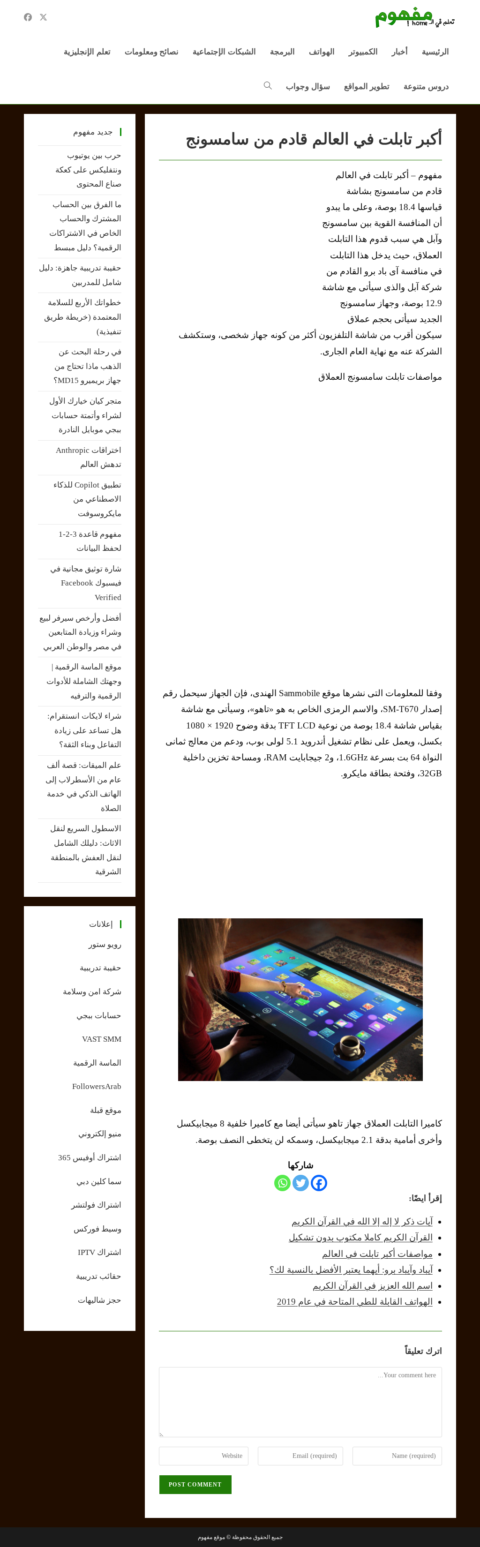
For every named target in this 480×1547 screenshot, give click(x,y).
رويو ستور (105, 944)
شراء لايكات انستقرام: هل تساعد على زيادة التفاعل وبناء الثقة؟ (84, 730)
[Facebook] (319, 1183)
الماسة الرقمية (97, 1063)
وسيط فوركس (97, 1228)
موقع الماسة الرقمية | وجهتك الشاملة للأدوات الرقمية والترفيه (83, 681)
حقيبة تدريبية (100, 967)
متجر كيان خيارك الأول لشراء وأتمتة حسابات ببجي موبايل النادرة (85, 415)
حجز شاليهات (99, 1300)
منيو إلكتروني (99, 1133)
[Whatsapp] (282, 1183)
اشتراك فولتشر (96, 1205)
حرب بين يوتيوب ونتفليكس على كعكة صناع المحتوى (88, 169)
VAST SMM (101, 1039)
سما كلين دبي (98, 1181)
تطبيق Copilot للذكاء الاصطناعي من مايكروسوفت (87, 499)
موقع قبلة (105, 1110)
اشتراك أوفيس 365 (89, 1157)
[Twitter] (300, 1183)
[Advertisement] (237, 237)
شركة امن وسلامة (92, 991)
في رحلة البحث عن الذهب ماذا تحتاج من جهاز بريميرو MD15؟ (87, 366)
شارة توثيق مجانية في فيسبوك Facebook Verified (85, 583)
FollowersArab (96, 1086)
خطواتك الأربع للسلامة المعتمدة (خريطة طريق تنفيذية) (82, 317)
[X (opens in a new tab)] (43, 17)
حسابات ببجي (98, 1015)
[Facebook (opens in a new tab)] (28, 17)
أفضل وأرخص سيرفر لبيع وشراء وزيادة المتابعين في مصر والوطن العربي (80, 632)
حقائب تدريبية (98, 1276)
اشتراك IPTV (99, 1252)
